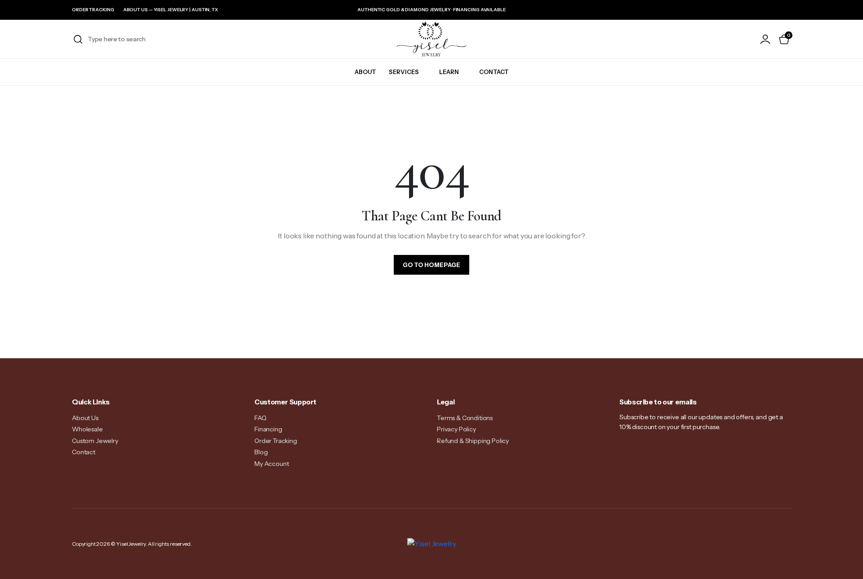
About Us (85, 418)
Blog (260, 452)
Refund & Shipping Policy (473, 441)
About (365, 71)
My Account (271, 464)
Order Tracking (93, 10)
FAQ (260, 418)
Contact (494, 71)
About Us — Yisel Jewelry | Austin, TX (170, 10)
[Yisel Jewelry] (432, 39)
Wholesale (87, 429)
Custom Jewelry (95, 441)
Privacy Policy (456, 429)
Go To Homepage (431, 264)
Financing (268, 429)
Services (404, 71)
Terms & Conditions (465, 418)
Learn (449, 71)
